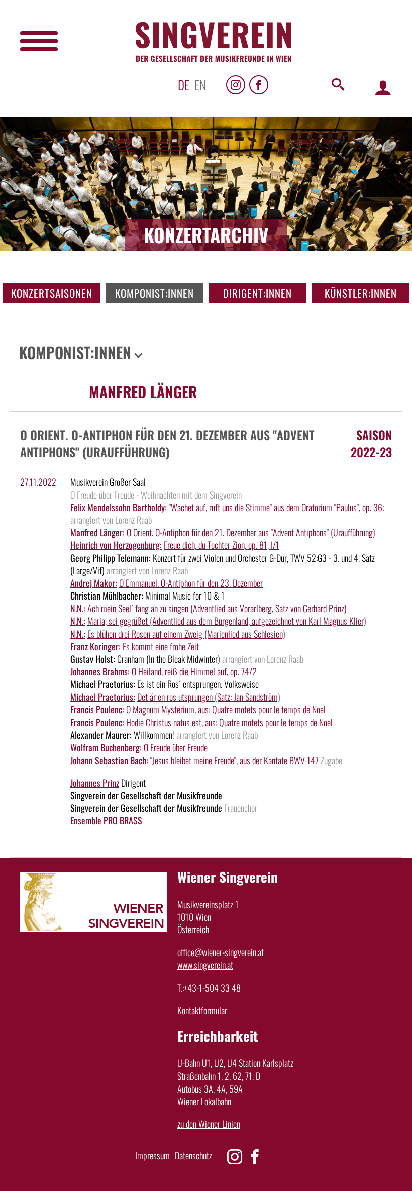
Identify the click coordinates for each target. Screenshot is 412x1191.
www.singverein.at (205, 964)
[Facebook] (258, 84)
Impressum (152, 1155)
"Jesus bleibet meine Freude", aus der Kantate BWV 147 (234, 760)
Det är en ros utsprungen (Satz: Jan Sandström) (208, 696)
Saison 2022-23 (371, 443)
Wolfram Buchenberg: (106, 747)
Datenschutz (193, 1155)
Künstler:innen (361, 293)
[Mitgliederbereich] (383, 87)
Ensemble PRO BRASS (106, 820)
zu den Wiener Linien (208, 1123)
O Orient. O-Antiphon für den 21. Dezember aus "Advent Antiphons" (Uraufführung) (251, 532)
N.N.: (77, 608)
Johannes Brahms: (100, 671)
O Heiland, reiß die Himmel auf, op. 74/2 (194, 671)
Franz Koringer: (95, 646)
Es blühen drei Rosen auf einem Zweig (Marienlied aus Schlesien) (186, 633)
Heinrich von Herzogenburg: (116, 544)
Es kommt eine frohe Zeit (161, 646)
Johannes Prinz (94, 782)
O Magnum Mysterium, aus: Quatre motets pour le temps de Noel (226, 709)
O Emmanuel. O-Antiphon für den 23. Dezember (191, 582)
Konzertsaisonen (51, 293)
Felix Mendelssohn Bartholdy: (118, 507)
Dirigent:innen (257, 293)
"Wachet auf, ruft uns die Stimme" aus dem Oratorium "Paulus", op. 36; (276, 507)
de (183, 84)
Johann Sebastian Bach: (109, 760)
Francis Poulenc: (97, 709)
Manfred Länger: (97, 532)
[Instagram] (235, 84)
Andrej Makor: (93, 582)
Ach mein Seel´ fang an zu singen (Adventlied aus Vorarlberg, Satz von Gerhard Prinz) (217, 608)
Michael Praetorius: (102, 696)
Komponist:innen (154, 293)
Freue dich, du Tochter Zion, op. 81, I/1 (221, 544)
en (200, 84)
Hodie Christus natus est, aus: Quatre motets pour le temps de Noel (229, 722)
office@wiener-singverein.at (220, 952)
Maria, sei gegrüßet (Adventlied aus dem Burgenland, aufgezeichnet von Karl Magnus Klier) (226, 620)
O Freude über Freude (176, 747)
